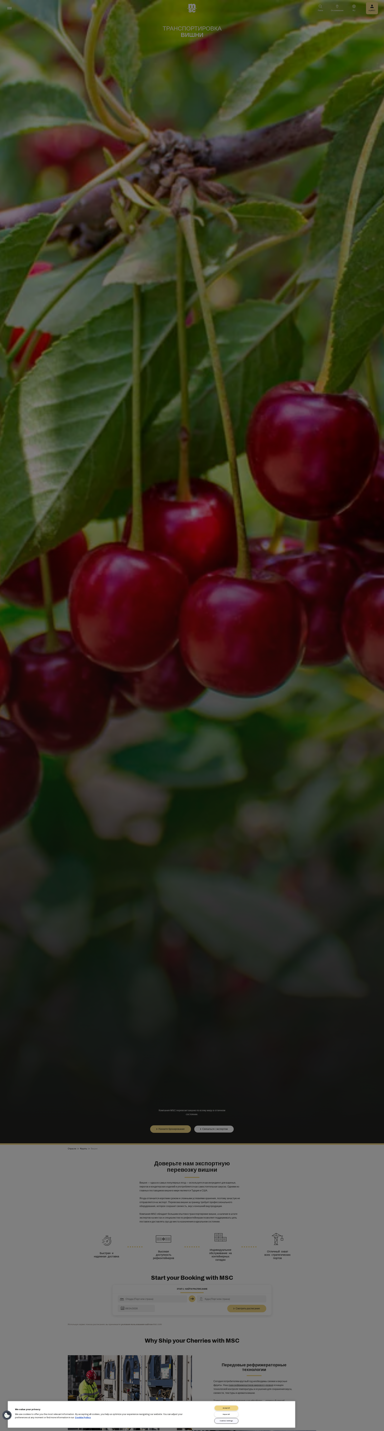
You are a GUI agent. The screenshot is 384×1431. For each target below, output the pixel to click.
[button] (7, 1415)
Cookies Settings (226, 1421)
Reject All (226, 1414)
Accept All (226, 1408)
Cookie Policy (83, 1417)
